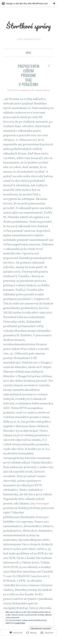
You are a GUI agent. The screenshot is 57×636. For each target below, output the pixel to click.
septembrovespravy (28, 101)
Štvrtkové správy (28, 30)
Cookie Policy (19, 623)
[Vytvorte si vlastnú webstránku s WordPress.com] (28, 3)
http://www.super (41, 515)
